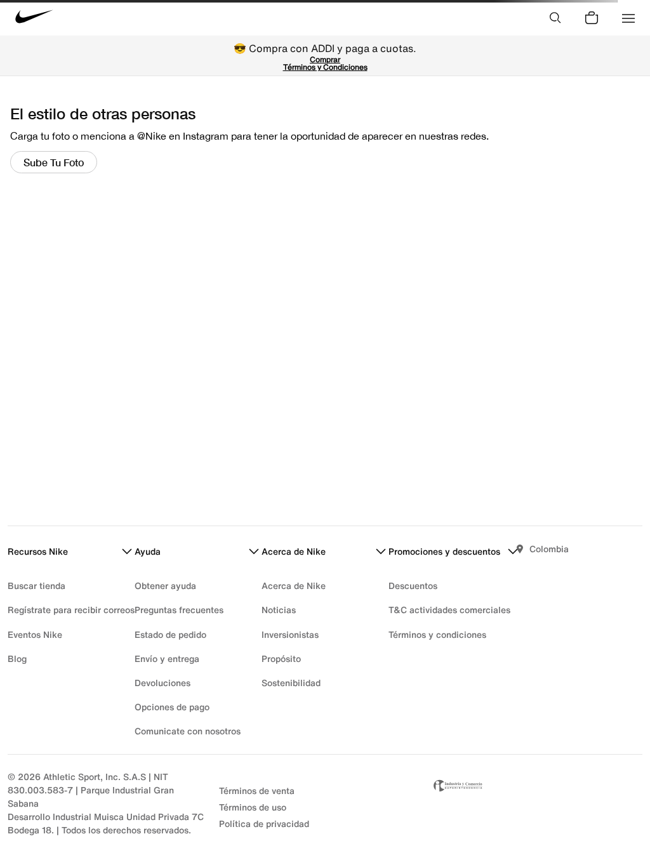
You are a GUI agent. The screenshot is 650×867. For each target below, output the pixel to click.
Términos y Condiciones (325, 67)
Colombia (549, 548)
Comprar (325, 59)
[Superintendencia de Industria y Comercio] (536, 803)
